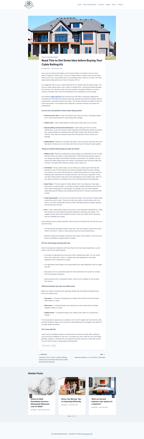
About (114, 4)
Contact (120, 4)
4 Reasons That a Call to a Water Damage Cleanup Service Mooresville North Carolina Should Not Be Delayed (53, 358)
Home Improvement (89, 4)
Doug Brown (46, 68)
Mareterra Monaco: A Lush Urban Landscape (90, 356)
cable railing (46, 345)
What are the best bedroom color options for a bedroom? (102, 401)
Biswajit (34, 409)
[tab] (68, 416)
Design (108, 4)
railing (54, 345)
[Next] (113, 396)
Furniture (101, 4)
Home (79, 4)
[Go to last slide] (30, 396)
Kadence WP (88, 434)
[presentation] (41, 386)
